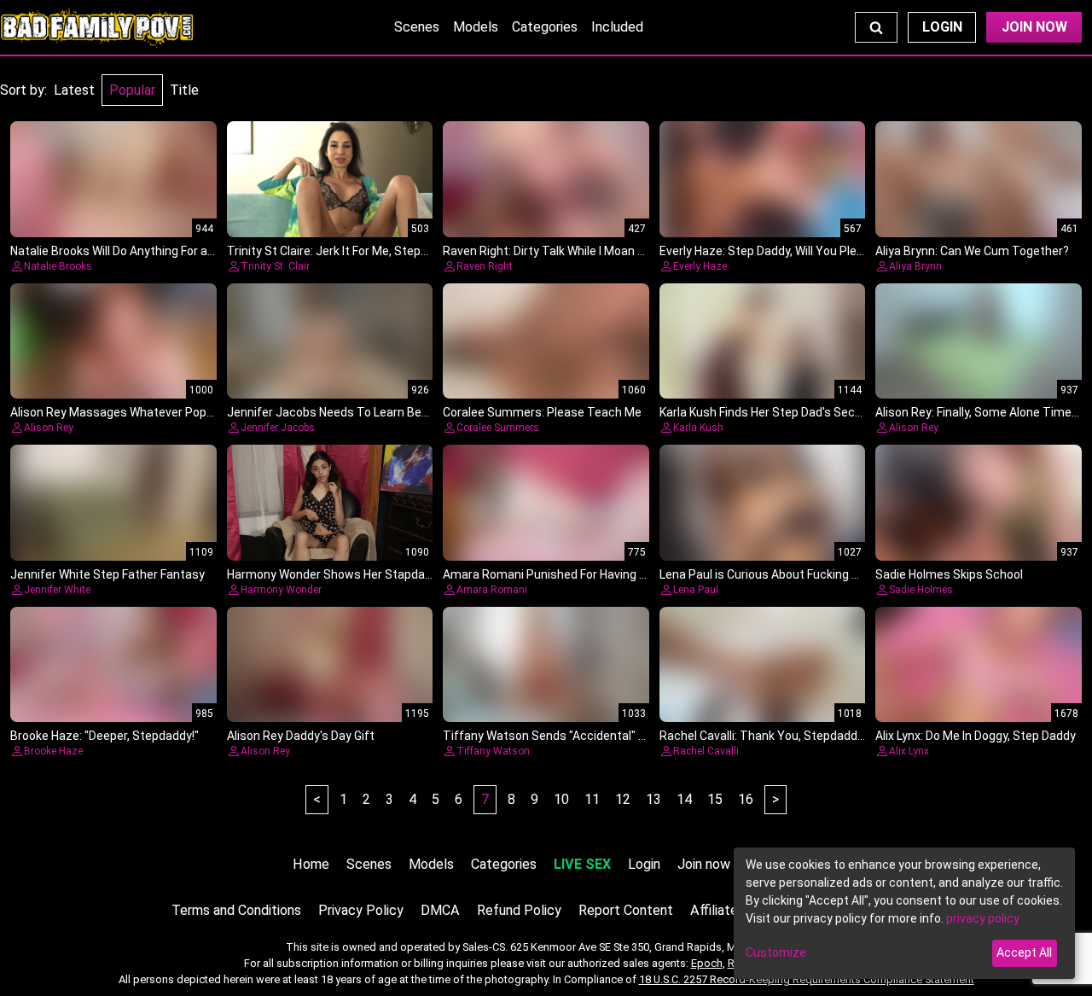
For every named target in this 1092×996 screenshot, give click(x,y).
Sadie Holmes (921, 590)
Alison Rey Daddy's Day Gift (301, 736)
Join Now (1034, 27)
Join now (703, 864)
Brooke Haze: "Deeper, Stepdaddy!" (104, 736)
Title (184, 90)
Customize (776, 952)
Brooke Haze (53, 751)
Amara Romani (491, 590)
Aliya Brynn (915, 266)
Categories (545, 27)
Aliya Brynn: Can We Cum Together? (972, 251)
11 (592, 799)
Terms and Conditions (236, 910)
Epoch (707, 963)
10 (561, 799)
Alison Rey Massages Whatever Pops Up (120, 412)
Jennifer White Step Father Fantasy (107, 574)
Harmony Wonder (281, 590)
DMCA (440, 910)
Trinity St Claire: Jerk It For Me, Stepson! (335, 251)
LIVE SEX (582, 864)
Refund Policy (519, 910)
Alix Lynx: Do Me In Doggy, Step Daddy (975, 736)
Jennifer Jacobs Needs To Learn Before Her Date (361, 412)
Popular (132, 90)
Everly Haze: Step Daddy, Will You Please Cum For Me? (804, 251)
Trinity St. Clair (275, 266)
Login (942, 27)
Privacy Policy (361, 910)
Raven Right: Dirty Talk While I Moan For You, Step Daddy (594, 251)
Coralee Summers (497, 428)
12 (622, 799)
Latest (74, 90)
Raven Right (484, 266)
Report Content (625, 910)
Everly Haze (700, 266)
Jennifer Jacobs (278, 428)
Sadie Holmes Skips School (949, 574)
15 (715, 799)
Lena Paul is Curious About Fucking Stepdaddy (785, 574)
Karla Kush (698, 428)
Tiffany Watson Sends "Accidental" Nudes (558, 736)
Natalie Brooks (58, 266)
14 (684, 799)
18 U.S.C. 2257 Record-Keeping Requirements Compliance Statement (806, 979)
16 (745, 799)
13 (653, 799)
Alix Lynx (909, 751)
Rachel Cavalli (706, 751)
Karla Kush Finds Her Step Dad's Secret (765, 412)
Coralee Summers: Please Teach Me (542, 412)
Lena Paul (695, 590)
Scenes (416, 27)
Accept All (1024, 952)
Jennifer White (57, 590)
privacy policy (982, 918)
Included (617, 27)
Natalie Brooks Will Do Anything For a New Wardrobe (149, 251)
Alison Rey (48, 428)
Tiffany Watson (493, 751)
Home (311, 864)
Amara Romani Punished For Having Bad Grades (572, 574)
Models (475, 27)
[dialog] (904, 913)
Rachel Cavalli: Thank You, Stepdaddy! (762, 736)
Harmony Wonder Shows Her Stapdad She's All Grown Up (380, 574)
